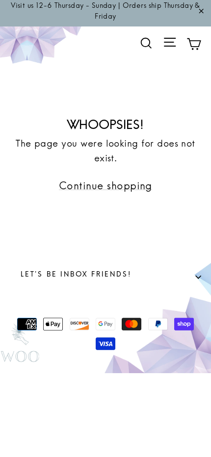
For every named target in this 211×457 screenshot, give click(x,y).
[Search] (146, 43)
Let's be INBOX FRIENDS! (111, 277)
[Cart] (194, 45)
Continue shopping (105, 189)
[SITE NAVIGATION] (169, 45)
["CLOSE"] (201, 13)
